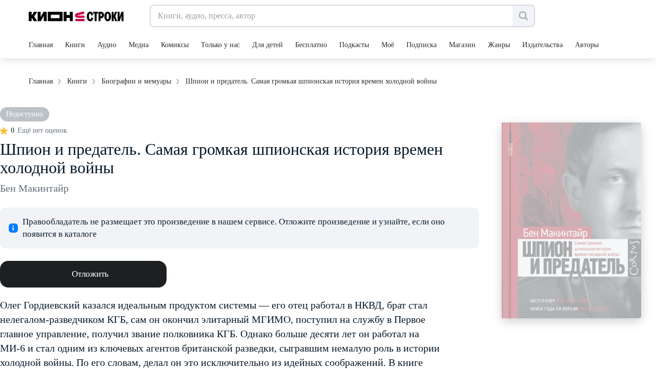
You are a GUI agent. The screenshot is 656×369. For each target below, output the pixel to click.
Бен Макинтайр (34, 188)
